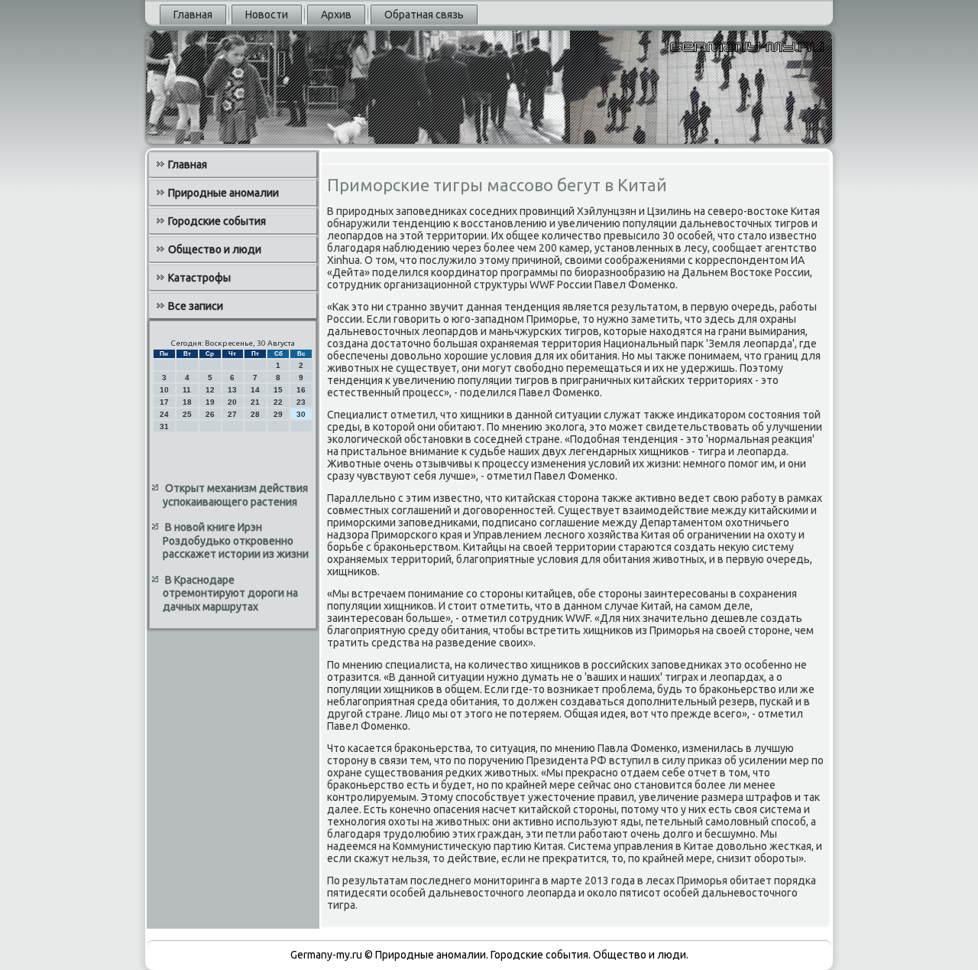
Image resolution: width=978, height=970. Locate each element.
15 (278, 390)
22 (278, 402)
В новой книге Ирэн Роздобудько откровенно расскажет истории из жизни (236, 540)
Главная (192, 14)
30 (301, 414)
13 (232, 390)
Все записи (195, 306)
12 (210, 390)
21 (255, 402)
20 (232, 402)
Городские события (217, 221)
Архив (336, 14)
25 (187, 414)
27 (232, 414)
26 (210, 414)
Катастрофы (199, 278)
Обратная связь (424, 14)
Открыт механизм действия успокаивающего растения (235, 495)
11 (187, 390)
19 (210, 402)
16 (301, 390)
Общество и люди (214, 249)
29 (278, 414)
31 (164, 426)
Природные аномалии (223, 193)
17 (164, 402)
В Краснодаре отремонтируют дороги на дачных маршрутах (230, 593)
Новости (266, 14)
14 (255, 390)
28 (255, 414)
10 (164, 390)
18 (187, 402)
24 (164, 414)
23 (301, 402)
